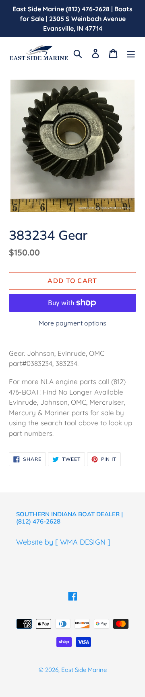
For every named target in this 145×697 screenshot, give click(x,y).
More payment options (72, 323)
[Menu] (131, 52)
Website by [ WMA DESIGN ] (63, 542)
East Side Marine (84, 670)
